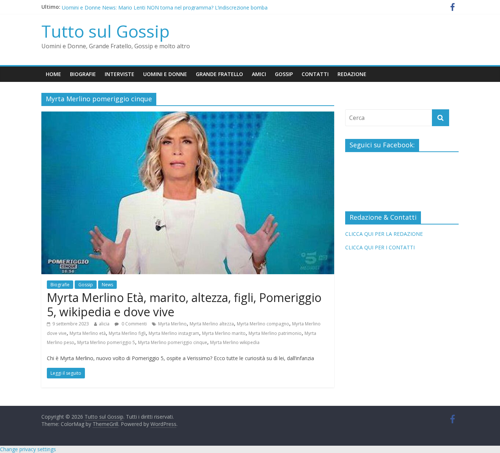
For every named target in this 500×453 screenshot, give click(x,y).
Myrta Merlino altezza (212, 324)
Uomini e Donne (165, 74)
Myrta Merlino (172, 324)
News (107, 285)
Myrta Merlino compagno (263, 324)
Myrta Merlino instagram (174, 333)
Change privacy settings (28, 449)
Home (53, 74)
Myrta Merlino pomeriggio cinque (172, 342)
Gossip (284, 74)
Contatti (315, 74)
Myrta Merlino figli (127, 333)
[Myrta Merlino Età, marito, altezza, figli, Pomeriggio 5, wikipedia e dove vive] (187, 116)
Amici (259, 74)
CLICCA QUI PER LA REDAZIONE (384, 233)
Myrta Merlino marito (224, 333)
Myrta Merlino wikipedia (235, 342)
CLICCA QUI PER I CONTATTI (380, 247)
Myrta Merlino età (88, 333)
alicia (104, 324)
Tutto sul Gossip (105, 31)
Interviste (119, 74)
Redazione (351, 74)
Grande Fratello (219, 74)
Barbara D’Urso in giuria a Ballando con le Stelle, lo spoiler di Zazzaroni (146, 3)
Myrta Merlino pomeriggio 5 (106, 342)
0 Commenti (133, 324)
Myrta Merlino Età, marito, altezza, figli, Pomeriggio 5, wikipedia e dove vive (184, 304)
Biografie (83, 74)
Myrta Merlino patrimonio (275, 333)
